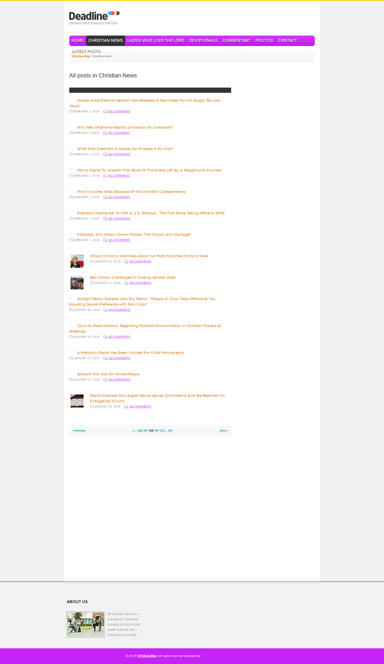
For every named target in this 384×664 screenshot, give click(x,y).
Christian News (105, 40)
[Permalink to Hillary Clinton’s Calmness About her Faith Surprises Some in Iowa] (77, 261)
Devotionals (203, 40)
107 (145, 430)
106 (140, 430)
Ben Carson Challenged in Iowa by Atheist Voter (133, 277)
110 (162, 430)
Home (78, 40)
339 (170, 430)
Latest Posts (86, 51)
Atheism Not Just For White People (108, 374)
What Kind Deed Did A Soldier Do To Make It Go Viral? (125, 149)
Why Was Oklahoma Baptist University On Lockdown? (125, 127)
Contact (287, 40)
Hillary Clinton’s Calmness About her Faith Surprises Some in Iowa (149, 256)
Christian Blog (146, 656)
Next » (224, 430)
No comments (119, 111)
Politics (264, 40)
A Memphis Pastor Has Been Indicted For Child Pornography (130, 353)
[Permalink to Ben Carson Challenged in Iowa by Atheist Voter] (77, 282)
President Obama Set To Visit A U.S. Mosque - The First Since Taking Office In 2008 (151, 213)
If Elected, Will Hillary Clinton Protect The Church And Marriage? (134, 234)
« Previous (78, 430)
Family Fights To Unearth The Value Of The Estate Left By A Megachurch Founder (149, 170)
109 (156, 430)
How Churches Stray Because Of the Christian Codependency (131, 192)
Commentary (236, 40)
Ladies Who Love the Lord (155, 40)
